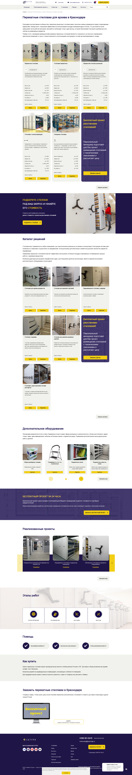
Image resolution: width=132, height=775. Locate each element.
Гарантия (53, 759)
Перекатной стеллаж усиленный (92, 63)
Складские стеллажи (60, 134)
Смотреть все (103, 479)
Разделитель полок (77, 462)
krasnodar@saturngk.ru (87, 741)
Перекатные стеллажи (31, 63)
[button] (81, 479)
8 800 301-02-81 (86, 738)
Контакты (53, 751)
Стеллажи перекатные (60, 63)
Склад (72, 754)
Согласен (66, 772)
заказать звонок (103, 2)
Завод (52, 748)
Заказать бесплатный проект (95, 512)
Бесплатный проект (56, 762)
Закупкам (53, 754)
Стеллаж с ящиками (31, 337)
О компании (54, 745)
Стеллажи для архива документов (35, 288)
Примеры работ (75, 759)
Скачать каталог (102, 187)
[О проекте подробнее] (36, 548)
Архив (72, 745)
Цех (72, 756)
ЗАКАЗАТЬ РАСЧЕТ (95, 747)
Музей (72, 751)
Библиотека (74, 748)
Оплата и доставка (56, 756)
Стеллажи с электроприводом (33, 134)
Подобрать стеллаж (31, 222)
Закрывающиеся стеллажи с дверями (94, 288)
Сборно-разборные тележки (32, 462)
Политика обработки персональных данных (89, 766)
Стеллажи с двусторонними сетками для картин (35, 386)
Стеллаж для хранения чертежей (64, 288)
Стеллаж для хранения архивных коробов (64, 338)
